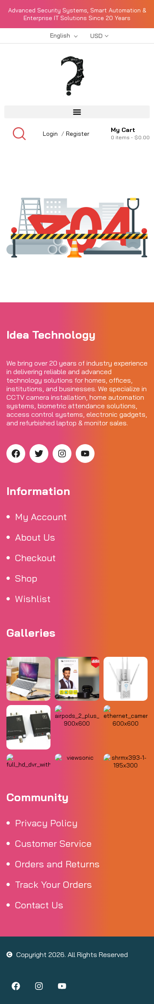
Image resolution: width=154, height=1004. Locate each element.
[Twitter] (39, 453)
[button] (77, 111)
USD (96, 36)
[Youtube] (85, 453)
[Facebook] (15, 453)
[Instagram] (62, 453)
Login (50, 134)
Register (77, 134)
